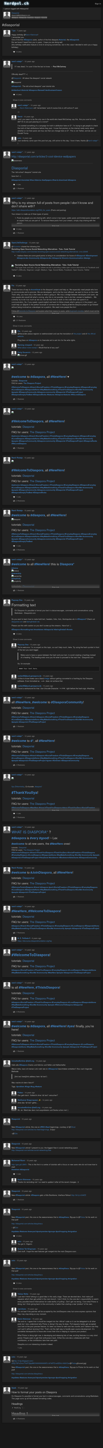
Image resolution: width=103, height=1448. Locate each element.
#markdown (39, 629)
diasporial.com (17, 621)
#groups (51, 1231)
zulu (20, 138)
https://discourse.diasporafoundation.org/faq (35, 941)
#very (34, 838)
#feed (47, 1127)
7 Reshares (20, 817)
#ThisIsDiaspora (57, 387)
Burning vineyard (25, 345)
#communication (76, 258)
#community (34, 258)
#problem (20, 1086)
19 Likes (19, 316)
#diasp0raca (64, 1217)
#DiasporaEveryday (89, 387)
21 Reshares (21, 320)
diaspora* (38, 786)
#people (15, 392)
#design (87, 258)
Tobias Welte (23, 1294)
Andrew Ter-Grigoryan (27, 1248)
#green (49, 760)
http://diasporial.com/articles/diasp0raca (27, 1223)
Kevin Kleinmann (26, 108)
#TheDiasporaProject (74, 392)
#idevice (37, 180)
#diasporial (23, 17)
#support (37, 17)
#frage (27, 1086)
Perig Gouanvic (24, 352)
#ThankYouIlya (24, 792)
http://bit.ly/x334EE (78, 1195)
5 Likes (19, 276)
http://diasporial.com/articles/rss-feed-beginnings (30, 1129)
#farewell (41, 90)
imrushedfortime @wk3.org (23, 1061)
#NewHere (58, 376)
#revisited (25, 180)
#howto (70, 629)
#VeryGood (43, 857)
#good (43, 838)
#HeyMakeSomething (49, 389)
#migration (72, 1231)
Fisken (21, 1092)
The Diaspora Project (32, 383)
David (20, 116)
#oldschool (16, 90)
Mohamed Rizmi (18, 1160)
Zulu (16, 1133)
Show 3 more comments (22, 326)
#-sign (46, 678)
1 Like (18, 184)
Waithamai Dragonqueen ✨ (29, 1100)
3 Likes (19, 51)
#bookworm (54, 857)
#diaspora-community (46, 392)
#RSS (42, 1127)
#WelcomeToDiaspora (21, 387)
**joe (13, 30)
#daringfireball (60, 629)
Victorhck (17, 246)
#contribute (35, 289)
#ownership (16, 573)
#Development (92, 255)
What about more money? (28, 347)
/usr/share (22, 1309)
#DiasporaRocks (39, 394)
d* (32, 740)
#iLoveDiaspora (18, 389)
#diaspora (15, 17)
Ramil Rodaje (17, 457)
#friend (33, 387)
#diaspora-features (62, 394)
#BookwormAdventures (68, 857)
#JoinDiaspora (41, 872)
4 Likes (19, 94)
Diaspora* (67, 564)
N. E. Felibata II (24, 938)
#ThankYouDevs (60, 852)
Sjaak (14, 1387)
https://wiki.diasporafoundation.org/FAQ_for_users (31, 210)
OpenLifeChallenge (19, 242)
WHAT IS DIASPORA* (30, 831)
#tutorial (44, 17)
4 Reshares (20, 1418)
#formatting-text (26, 629)
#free (32, 180)
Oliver (73, 1127)
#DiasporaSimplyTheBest (22, 394)
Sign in (98, 3)
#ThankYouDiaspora (66, 389)
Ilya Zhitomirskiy (18, 786)
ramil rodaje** (17, 61)
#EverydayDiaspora (72, 387)
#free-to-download (59, 180)
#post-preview (42, 1231)
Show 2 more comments (22, 100)
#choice (15, 568)
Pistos (82, 1217)
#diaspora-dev (23, 258)
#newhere (30, 17)
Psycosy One (17, 600)
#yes (70, 1026)
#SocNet (78, 389)
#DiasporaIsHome (32, 389)
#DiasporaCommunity (28, 392)
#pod (51, 887)
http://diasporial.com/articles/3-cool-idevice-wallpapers (44, 156)
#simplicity (16, 578)
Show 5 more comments (22, 639)
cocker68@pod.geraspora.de (30, 676)
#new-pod (32, 1231)
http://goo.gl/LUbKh (19, 1164)
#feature (38, 1086)
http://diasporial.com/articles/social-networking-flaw (31, 1150)
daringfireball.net (33, 621)
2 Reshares (20, 501)
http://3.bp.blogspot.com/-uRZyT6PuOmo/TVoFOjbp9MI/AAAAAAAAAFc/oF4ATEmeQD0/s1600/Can (41, 1362)
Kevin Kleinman (31, 34)
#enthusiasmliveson (53, 90)
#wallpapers (47, 180)
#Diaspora (28, 39)
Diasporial (15, 13)
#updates (15, 1231)
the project (77, 333)
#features (50, 394)
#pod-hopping (61, 1231)
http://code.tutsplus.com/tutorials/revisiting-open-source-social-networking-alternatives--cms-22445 (50, 251)
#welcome (19, 376)
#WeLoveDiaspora (78, 394)
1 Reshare (20, 188)
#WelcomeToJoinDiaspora (22, 887)
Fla (13, 285)
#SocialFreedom (43, 387)
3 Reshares (20, 550)
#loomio (65, 258)
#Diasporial (60, 392)
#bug (32, 1086)
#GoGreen (56, 760)
